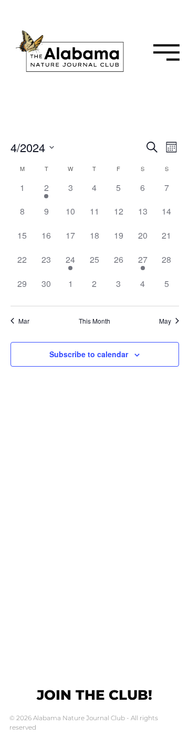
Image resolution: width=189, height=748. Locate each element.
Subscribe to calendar (88, 354)
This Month (94, 321)
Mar (23, 321)
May (165, 321)
